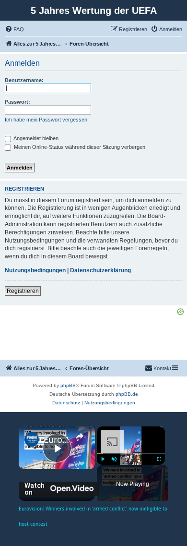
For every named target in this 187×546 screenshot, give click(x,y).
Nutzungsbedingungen (35, 270)
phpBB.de (127, 394)
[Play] (102, 459)
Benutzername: (24, 80)
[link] (31, 439)
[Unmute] (114, 459)
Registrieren (23, 291)
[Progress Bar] (131, 453)
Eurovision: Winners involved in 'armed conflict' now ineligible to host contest (57, 439)
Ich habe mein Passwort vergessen (46, 119)
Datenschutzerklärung (100, 270)
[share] (79, 435)
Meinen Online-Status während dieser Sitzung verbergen (78, 147)
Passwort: (17, 102)
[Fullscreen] (159, 459)
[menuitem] (14, 29)
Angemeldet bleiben (35, 138)
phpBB (68, 385)
